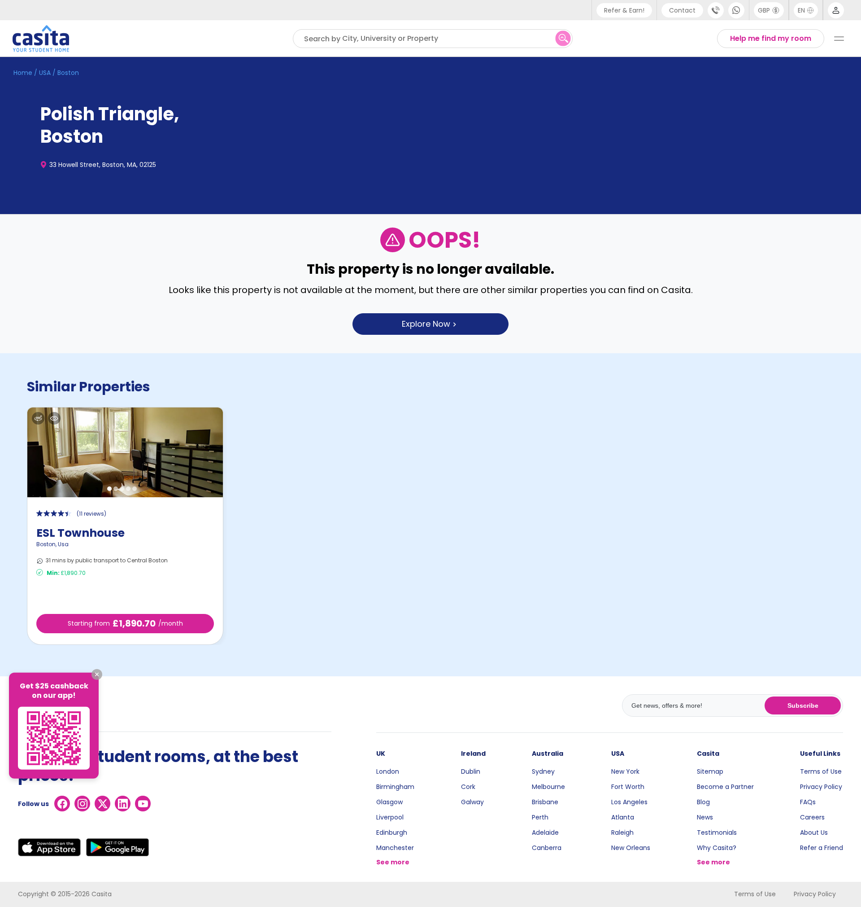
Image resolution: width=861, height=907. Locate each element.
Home (22, 72)
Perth (540, 817)
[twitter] (102, 803)
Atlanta (622, 817)
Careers (812, 817)
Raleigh (622, 832)
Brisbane (545, 801)
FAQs (808, 801)
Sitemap (710, 771)
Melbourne (548, 786)
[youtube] (143, 803)
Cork (468, 786)
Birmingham (395, 786)
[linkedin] (122, 803)
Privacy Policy (821, 786)
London (387, 771)
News (705, 817)
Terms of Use (821, 771)
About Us (814, 832)
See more (392, 862)
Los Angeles (629, 801)
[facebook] (62, 803)
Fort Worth (627, 786)
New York (625, 771)
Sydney (543, 771)
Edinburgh (391, 832)
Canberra (546, 847)
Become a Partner (725, 786)
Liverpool (390, 817)
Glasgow (389, 801)
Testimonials (717, 832)
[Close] (96, 674)
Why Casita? (716, 847)
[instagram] (82, 803)
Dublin (470, 771)
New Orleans (630, 847)
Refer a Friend (821, 847)
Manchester (395, 847)
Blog (703, 801)
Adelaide (545, 832)
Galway (472, 801)
